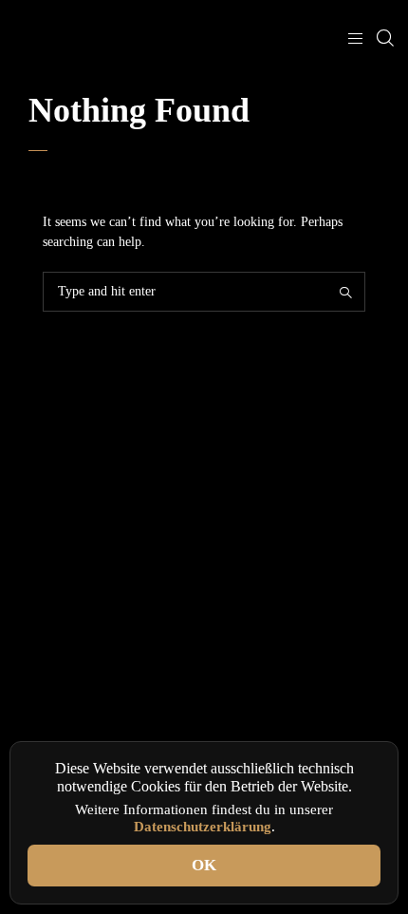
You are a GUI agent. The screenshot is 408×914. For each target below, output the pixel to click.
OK (204, 865)
